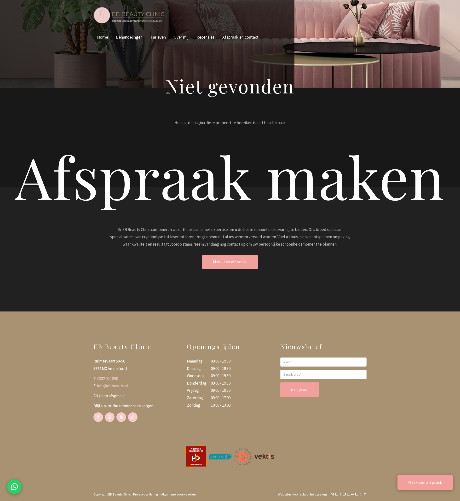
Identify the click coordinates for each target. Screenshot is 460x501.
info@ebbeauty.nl (112, 385)
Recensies (205, 37)
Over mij (181, 37)
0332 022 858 (107, 378)
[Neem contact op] (14, 486)
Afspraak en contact (240, 37)
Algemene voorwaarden (178, 494)
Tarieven (158, 37)
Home (102, 37)
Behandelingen (129, 37)
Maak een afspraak (230, 262)
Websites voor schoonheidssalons (303, 494)
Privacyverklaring (145, 494)
